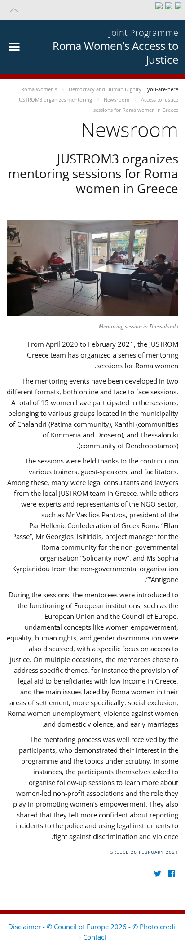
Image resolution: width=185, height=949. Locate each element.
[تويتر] (157, 874)
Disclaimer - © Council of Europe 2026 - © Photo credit (92, 926)
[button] (92, 10)
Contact (94, 936)
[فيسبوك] (171, 874)
